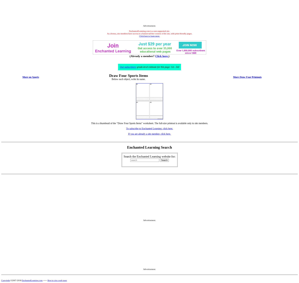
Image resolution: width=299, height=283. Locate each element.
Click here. (161, 56)
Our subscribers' (128, 67)
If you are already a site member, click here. (149, 134)
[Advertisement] (149, 13)
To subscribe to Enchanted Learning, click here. (149, 128)
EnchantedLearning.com (32, 280)
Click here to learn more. (149, 36)
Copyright (5, 280)
